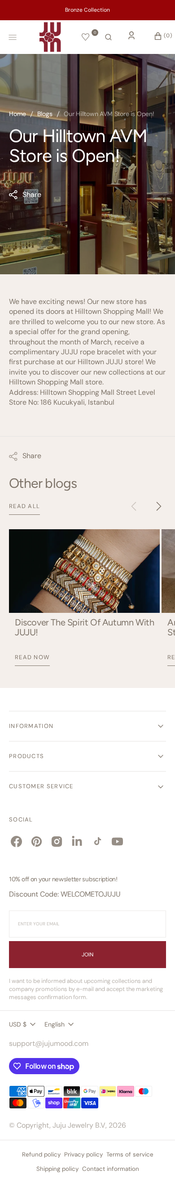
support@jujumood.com (48, 1043)
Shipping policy (57, 1169)
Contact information (110, 1169)
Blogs (44, 114)
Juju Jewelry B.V (78, 1125)
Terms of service (129, 1154)
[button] (108, 37)
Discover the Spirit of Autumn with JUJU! (84, 627)
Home (17, 114)
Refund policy (41, 1154)
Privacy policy (83, 1154)
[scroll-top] (154, 1162)
